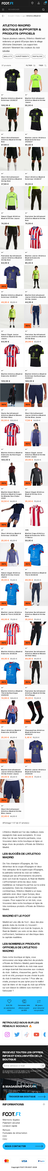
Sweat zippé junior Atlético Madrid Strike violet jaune (35, 455)
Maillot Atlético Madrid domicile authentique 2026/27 (11, 455)
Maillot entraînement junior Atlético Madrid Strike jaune (35, 297)
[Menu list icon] (3, 9)
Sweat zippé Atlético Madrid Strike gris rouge (34, 494)
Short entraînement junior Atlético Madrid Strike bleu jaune (35, 415)
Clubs (17, 16)
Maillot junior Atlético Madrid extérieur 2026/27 (35, 140)
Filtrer (29, 65)
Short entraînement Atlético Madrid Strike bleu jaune (11, 811)
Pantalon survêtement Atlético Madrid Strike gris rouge (35, 693)
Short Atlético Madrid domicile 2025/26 (11, 731)
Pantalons (37, 56)
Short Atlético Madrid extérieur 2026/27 (35, 178)
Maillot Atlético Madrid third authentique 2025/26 (11, 693)
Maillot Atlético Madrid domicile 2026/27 (11, 375)
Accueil (11, 16)
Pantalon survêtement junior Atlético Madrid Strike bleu (35, 337)
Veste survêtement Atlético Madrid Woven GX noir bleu (11, 415)
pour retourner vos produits (38, 1009)
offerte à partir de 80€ (23, 1009)
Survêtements (22, 56)
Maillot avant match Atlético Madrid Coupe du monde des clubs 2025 (11, 495)
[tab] (24, 43)
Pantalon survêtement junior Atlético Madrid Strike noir (11, 258)
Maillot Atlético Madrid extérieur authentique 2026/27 (35, 376)
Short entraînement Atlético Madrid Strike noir (11, 140)
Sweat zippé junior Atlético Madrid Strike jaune (11, 337)
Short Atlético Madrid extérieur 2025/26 (11, 534)
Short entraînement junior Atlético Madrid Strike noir (11, 179)
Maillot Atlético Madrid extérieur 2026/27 (11, 99)
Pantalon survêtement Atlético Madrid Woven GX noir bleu (35, 654)
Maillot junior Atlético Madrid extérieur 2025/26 (35, 772)
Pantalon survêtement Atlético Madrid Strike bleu (35, 614)
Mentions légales (11, 1119)
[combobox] (27, 9)
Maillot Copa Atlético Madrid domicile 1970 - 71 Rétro (35, 535)
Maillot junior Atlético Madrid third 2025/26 (11, 613)
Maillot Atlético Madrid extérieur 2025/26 (11, 296)
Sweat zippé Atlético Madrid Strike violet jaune (10, 575)
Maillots (8, 56)
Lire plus (6, 51)
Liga (23, 16)
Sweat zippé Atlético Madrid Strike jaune (10, 217)
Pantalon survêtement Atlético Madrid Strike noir (35, 218)
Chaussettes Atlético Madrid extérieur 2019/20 (34, 732)
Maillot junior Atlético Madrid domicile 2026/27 (35, 258)
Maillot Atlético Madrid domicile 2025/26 (11, 653)
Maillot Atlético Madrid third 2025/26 (35, 574)
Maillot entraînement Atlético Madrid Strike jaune (35, 100)
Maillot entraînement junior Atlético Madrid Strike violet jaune (11, 772)
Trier (41, 65)
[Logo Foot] (12, 3)
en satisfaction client (9, 1009)
